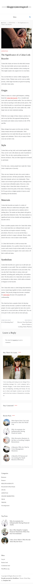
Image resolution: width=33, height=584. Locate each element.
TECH (3, 499)
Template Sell (6, 580)
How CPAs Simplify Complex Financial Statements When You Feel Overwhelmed (19, 531)
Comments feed (5, 565)
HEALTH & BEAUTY (7, 483)
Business (3, 477)
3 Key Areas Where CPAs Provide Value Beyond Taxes (20, 540)
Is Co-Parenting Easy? (7, 322)
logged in (15, 340)
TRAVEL (3, 502)
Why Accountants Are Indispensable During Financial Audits (18, 431)
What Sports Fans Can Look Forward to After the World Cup (20, 422)
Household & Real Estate (8, 486)
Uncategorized (5, 505)
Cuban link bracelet (12, 98)
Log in (3, 559)
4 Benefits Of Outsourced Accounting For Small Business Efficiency (19, 457)
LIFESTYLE (4, 51)
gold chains (6, 295)
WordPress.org (5, 568)
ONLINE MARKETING (8, 496)
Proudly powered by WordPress (10, 578)
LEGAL (3, 490)
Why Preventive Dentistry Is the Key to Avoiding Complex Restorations (20, 440)
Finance (3, 480)
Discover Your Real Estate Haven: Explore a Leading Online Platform (24, 324)
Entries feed (4, 562)
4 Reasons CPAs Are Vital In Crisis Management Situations (20, 449)
